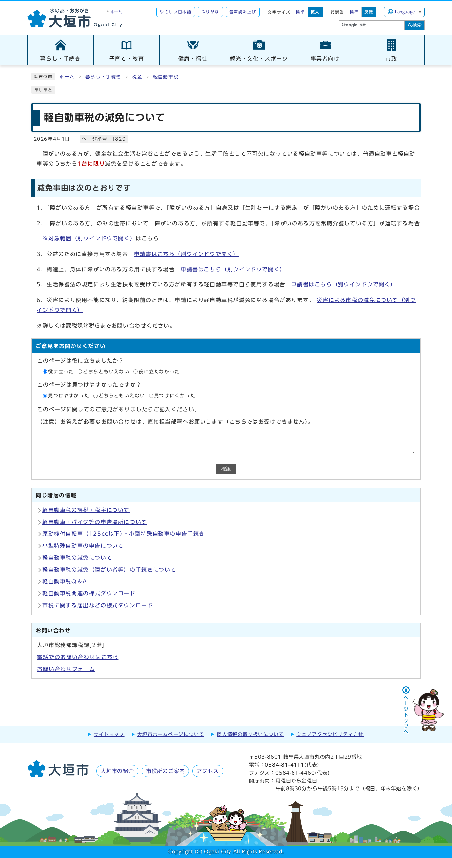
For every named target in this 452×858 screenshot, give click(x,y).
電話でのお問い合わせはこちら (77, 657)
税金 (137, 77)
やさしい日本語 (175, 12)
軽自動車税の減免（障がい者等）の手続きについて (109, 569)
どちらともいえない (106, 371)
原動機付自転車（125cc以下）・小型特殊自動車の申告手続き (123, 533)
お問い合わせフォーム (66, 669)
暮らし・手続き (103, 77)
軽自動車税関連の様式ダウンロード (89, 593)
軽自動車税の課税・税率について (86, 510)
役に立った (61, 371)
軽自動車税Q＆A (64, 581)
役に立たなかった (159, 371)
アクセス (208, 771)
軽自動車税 (166, 77)
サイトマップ (109, 734)
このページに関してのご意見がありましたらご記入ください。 (118, 409)
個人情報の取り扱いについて (250, 734)
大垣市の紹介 (117, 771)
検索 (417, 24)
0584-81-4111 (284, 764)
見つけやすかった (68, 395)
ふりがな (210, 12)
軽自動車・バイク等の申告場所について (94, 522)
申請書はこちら (186, 254)
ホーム (67, 77)
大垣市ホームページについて (170, 734)
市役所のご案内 (165, 771)
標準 (300, 12)
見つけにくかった (175, 395)
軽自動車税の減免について (77, 557)
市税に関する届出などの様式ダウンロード (97, 605)
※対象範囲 (89, 238)
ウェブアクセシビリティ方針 (330, 734)
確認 (226, 468)
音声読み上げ (242, 12)
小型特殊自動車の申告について (83, 545)
